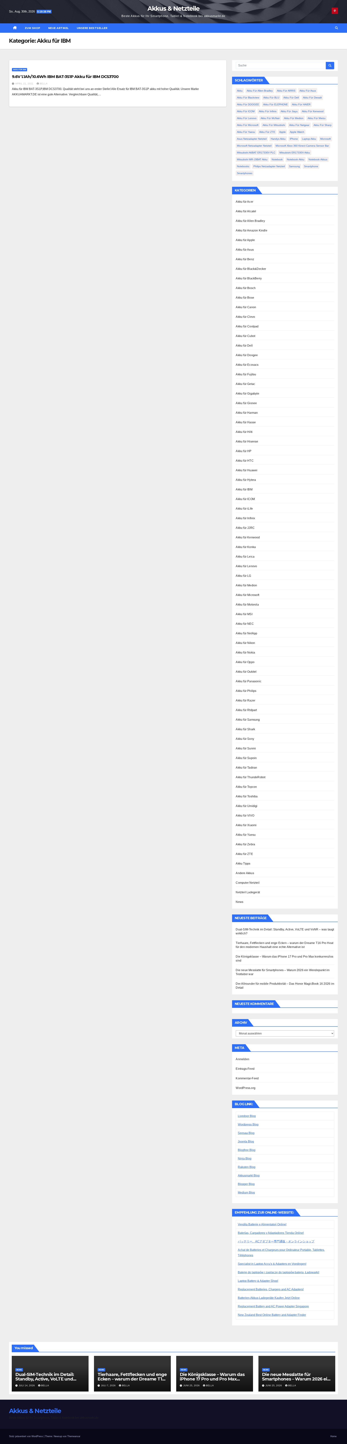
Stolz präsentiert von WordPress (26, 1436)
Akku (240, 90)
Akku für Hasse (246, 422)
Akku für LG (243, 575)
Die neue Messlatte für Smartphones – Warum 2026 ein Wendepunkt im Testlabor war (296, 1379)
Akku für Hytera (246, 479)
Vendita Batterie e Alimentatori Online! (262, 1224)
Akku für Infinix (268, 111)
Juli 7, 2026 (108, 1385)
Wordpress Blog (248, 1124)
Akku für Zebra (245, 844)
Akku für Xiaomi (246, 825)
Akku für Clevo (245, 316)
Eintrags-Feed (245, 1068)
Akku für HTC (244, 460)
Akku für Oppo (245, 662)
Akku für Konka (246, 547)
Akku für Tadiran (246, 767)
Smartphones (244, 173)
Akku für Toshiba (247, 796)
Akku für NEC (245, 623)
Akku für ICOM (246, 111)
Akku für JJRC (245, 527)
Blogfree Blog (246, 1150)
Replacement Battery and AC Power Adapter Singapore (273, 1306)
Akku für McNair (270, 118)
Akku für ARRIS (286, 90)
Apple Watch (297, 131)
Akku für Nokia (245, 652)
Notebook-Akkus (318, 159)
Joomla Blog (246, 1141)
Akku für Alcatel (246, 211)
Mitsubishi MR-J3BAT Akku (252, 159)
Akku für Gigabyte (247, 393)
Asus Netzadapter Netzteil (252, 138)
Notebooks (243, 166)
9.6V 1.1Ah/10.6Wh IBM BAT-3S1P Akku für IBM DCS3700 (65, 76)
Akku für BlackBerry (249, 278)
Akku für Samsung (248, 719)
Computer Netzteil (247, 882)
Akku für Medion (293, 118)
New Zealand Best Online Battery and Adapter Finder (272, 1314)
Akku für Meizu (316, 118)
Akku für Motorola (247, 604)
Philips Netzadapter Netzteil (269, 166)
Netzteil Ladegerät (248, 892)
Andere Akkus (245, 873)
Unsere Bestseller (92, 28)
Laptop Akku (309, 138)
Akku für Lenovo (246, 118)
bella (44, 83)
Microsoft (325, 138)
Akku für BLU (271, 97)
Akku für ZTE (267, 131)
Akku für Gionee (246, 403)
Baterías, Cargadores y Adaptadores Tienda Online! (271, 1232)
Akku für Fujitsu (246, 374)
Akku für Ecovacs (247, 364)
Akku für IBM (19, 70)
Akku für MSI (244, 614)
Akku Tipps (243, 863)
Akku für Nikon (245, 642)
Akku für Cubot (245, 336)
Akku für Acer (244, 201)
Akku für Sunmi (246, 748)
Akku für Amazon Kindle (251, 230)
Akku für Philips (246, 690)
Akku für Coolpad (247, 326)
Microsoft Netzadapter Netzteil (254, 145)
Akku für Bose (245, 297)
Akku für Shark (245, 729)
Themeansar (73, 1436)
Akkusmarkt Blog (249, 1175)
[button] (336, 27)
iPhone (294, 138)
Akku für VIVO (245, 815)
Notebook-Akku (295, 159)
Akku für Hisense (247, 441)
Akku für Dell (291, 97)
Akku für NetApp (246, 633)
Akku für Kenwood (313, 111)
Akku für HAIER (301, 104)
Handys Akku (278, 138)
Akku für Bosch (246, 288)
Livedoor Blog (247, 1116)
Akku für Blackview (248, 97)
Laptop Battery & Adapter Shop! (258, 1280)
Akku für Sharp (322, 125)
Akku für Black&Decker (251, 268)
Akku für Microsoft (247, 125)
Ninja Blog (244, 1158)
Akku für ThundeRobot (250, 777)
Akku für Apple (245, 240)
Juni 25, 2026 (191, 1385)
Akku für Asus (307, 90)
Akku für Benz (245, 259)
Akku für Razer (245, 700)
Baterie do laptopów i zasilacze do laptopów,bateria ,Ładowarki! (278, 1272)
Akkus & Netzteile (173, 8)
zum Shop (32, 28)
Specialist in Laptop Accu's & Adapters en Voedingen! (272, 1263)
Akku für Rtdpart (246, 710)
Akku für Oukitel (246, 671)
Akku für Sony (245, 738)
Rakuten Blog (246, 1167)
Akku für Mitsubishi (274, 125)
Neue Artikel (58, 28)
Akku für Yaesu (246, 131)
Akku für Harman (247, 412)
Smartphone (311, 166)
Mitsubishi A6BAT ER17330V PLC (256, 152)
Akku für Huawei (246, 470)
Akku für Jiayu (289, 111)
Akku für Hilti (244, 431)
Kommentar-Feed (247, 1078)
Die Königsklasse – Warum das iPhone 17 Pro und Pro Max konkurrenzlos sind (212, 1379)
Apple (282, 131)
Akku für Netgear (299, 125)
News (239, 901)
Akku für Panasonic (248, 681)
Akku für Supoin (246, 758)
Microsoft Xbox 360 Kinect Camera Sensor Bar (302, 145)
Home (333, 1436)
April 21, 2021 (24, 83)
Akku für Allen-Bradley (260, 90)
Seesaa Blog (246, 1133)
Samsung (294, 166)
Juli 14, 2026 (27, 1385)
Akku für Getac (245, 383)
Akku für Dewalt (312, 97)
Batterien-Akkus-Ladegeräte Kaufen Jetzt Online (269, 1297)
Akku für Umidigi (246, 806)
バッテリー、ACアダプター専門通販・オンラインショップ (276, 1241)
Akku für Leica (245, 556)
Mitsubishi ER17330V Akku (294, 152)
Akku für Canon (246, 307)
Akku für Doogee (247, 355)
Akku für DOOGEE (248, 104)
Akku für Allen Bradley (250, 220)
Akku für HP (243, 451)
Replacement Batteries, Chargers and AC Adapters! (271, 1289)
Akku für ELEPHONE (275, 104)
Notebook (277, 159)
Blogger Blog (246, 1184)
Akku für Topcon (246, 786)
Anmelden (242, 1059)
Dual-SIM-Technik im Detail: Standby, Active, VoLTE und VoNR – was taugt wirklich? (44, 1379)
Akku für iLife (244, 508)
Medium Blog (246, 1192)
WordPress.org (245, 1087)
